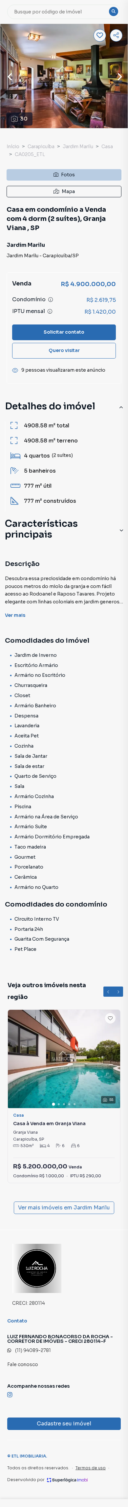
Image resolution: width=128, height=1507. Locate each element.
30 (24, 118)
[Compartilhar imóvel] (116, 35)
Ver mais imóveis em (64, 1207)
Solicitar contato (64, 332)
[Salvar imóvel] (100, 35)
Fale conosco (22, 1364)
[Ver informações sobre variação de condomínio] (50, 299)
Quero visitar (64, 350)
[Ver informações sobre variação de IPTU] (50, 311)
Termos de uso (90, 1467)
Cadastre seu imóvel (64, 1423)
